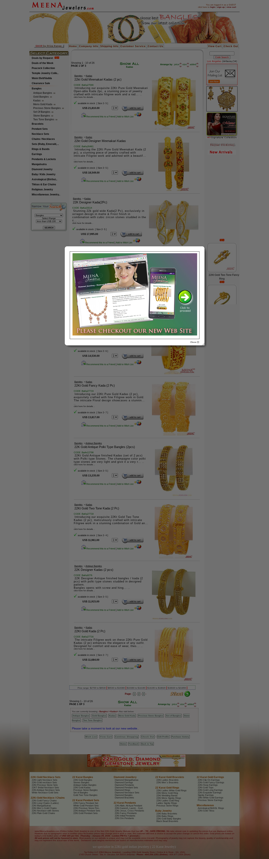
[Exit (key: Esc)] (194, 342)
